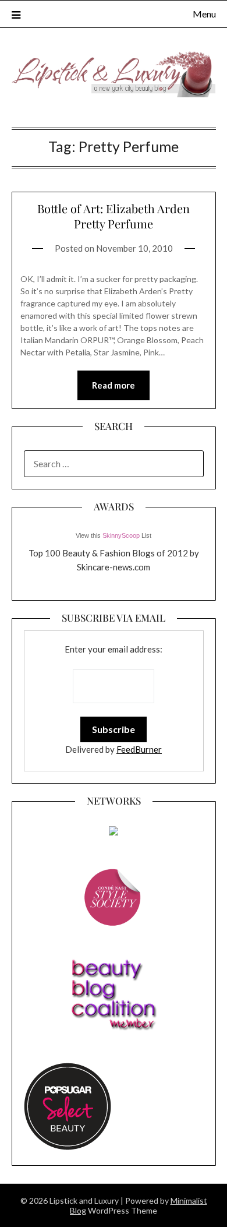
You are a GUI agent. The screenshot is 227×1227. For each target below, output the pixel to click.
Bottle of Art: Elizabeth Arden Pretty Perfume (113, 215)
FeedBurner (139, 749)
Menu (204, 13)
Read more (113, 385)
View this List (113, 535)
